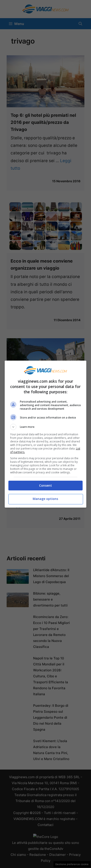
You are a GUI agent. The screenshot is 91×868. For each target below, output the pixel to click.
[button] (45, 427)
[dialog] (46, 434)
